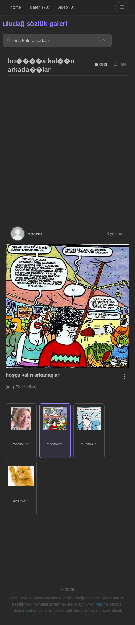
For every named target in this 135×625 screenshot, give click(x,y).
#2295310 (89, 444)
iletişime (102, 604)
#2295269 (55, 444)
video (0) (66, 7)
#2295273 (21, 444)
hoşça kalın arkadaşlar (33, 375)
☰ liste (120, 64)
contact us (34, 610)
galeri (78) (40, 7)
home (15, 7)
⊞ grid (101, 64)
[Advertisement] (67, 147)
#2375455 (21, 501)
